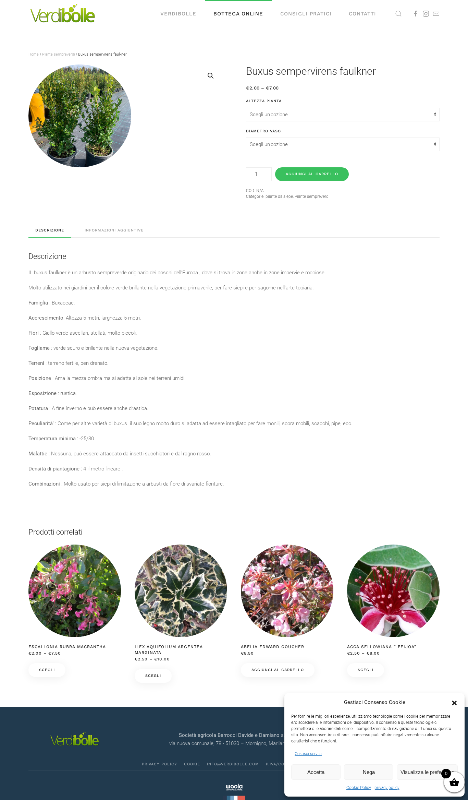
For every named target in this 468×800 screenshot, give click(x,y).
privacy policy (386, 787)
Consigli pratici (306, 14)
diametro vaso (263, 131)
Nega (369, 772)
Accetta (315, 772)
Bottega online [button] (238, 14)
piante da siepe (279, 196)
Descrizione (49, 230)
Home (33, 54)
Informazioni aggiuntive (114, 230)
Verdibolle (178, 14)
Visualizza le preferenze (427, 772)
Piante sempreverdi (58, 54)
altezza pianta (264, 101)
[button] (454, 702)
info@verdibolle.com (233, 764)
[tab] (46, 231)
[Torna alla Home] (62, 13)
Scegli (47, 670)
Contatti (362, 14)
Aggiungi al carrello (312, 174)
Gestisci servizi (308, 753)
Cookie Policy (358, 787)
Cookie (192, 764)
